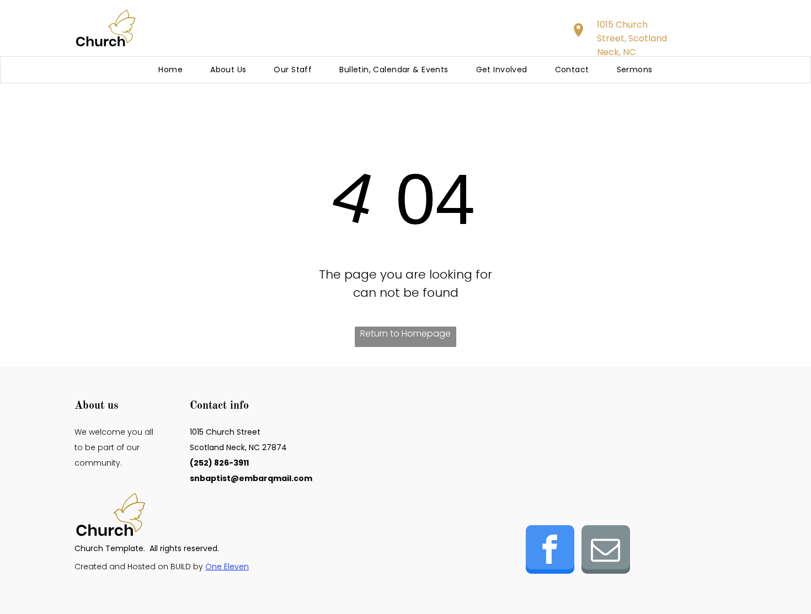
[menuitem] (170, 69)
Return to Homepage (405, 333)
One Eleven (227, 566)
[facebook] (550, 550)
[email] (605, 550)
